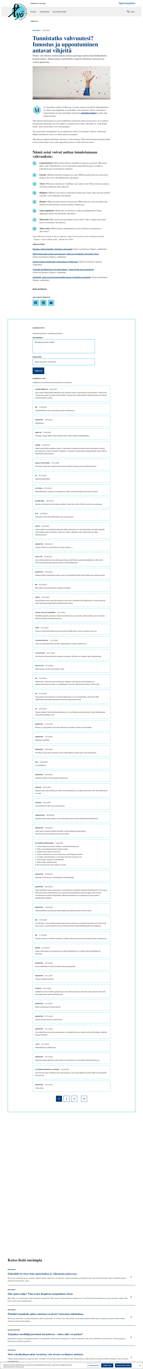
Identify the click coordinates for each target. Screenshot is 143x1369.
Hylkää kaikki (107, 1365)
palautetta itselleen (89, 113)
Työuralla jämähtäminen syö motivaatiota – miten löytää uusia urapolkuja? (63, 269)
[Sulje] (140, 1365)
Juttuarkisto (44, 11)
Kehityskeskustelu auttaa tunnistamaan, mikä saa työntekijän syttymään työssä (66, 254)
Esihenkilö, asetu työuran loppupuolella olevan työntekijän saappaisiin (62, 277)
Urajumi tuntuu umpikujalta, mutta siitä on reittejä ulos (55, 261)
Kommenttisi (38, 337)
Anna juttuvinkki (59, 11)
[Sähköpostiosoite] (51, 303)
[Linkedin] (43, 303)
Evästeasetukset (93, 1365)
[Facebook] (36, 303)
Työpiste (34, 21)
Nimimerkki (37, 357)
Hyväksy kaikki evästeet (123, 1365)
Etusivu (33, 11)
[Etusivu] (17, 6)
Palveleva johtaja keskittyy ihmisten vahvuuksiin (53, 249)
